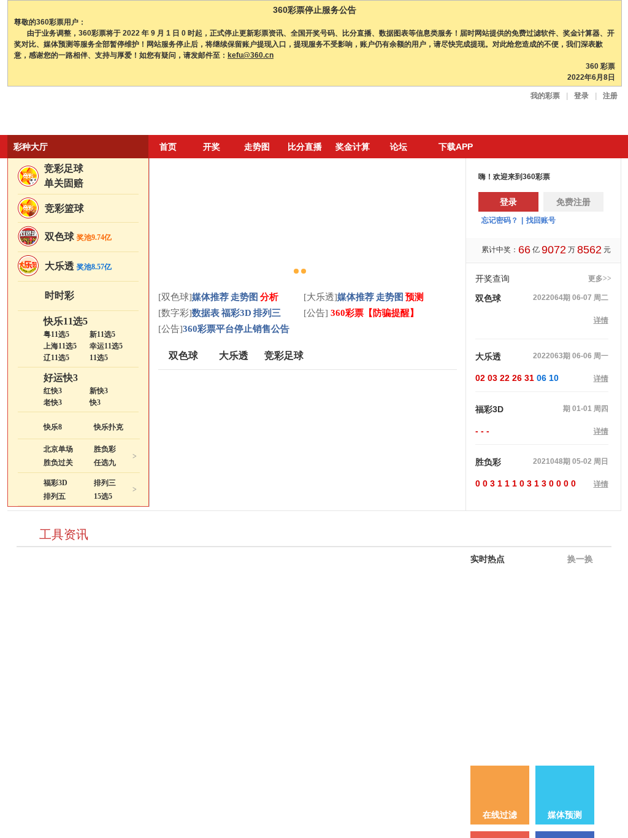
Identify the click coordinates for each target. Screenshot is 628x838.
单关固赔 (63, 183)
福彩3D (55, 483)
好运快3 (61, 377)
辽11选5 (56, 357)
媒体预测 (565, 815)
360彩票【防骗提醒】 (373, 313)
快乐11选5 (66, 321)
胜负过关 (58, 462)
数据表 (206, 313)
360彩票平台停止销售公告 (236, 329)
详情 (601, 320)
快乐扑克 (108, 427)
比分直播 (305, 147)
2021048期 (551, 461)
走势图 (257, 147)
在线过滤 (500, 815)
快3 (95, 402)
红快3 (53, 390)
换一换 (579, 559)
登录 (581, 95)
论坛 (398, 147)
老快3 (53, 402)
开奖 (211, 147)
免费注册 (573, 202)
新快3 (99, 390)
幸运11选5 (106, 346)
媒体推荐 (210, 297)
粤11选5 (56, 334)
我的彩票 (545, 95)
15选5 (103, 496)
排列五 (55, 496)
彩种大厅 (30, 147)
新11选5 (102, 334)
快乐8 (53, 427)
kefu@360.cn (251, 55)
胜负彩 (105, 449)
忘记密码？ (499, 220)
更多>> (599, 278)
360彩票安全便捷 (64, 112)
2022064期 (551, 297)
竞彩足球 (63, 168)
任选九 (105, 462)
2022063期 (551, 356)
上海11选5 (60, 346)
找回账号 (541, 220)
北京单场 (58, 449)
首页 (168, 147)
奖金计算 (352, 147)
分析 (269, 297)
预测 (414, 297)
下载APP (455, 147)
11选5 (99, 357)
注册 (610, 95)
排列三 (105, 483)
